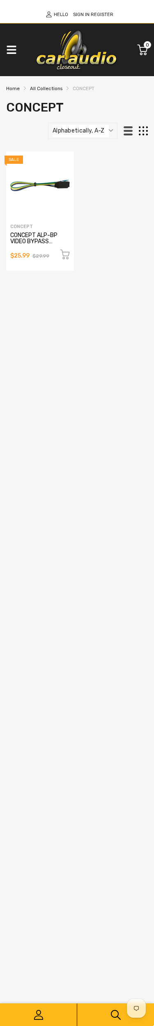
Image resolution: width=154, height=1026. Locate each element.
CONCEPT (21, 226)
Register (102, 14)
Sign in (81, 14)
